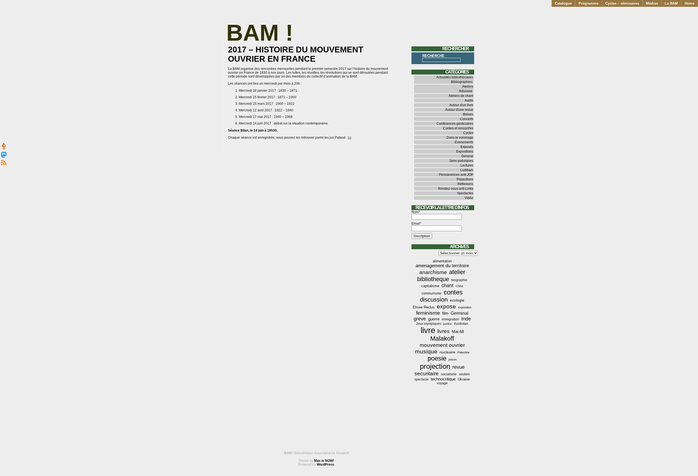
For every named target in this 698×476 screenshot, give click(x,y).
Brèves (468, 114)
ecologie (457, 300)
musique (426, 351)
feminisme (428, 313)
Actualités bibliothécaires (454, 77)
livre (428, 330)
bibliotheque (433, 279)
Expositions (464, 151)
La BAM (671, 3)
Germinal (459, 313)
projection (435, 366)
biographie (459, 280)
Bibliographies (462, 82)
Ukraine (464, 379)
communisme (431, 293)
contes (453, 292)
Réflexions (465, 184)
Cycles (468, 133)
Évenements (464, 142)
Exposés (467, 147)
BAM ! (259, 33)
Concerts (466, 119)
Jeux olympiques (428, 324)
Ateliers (467, 86)
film (445, 313)
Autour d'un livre (461, 105)
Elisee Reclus (424, 307)
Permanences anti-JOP (456, 175)
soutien (464, 374)
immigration (450, 319)
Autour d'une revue (459, 110)
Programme (588, 3)
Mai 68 (458, 331)
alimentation (442, 261)
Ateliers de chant (461, 96)
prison (453, 359)
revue (458, 367)
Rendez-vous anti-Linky (455, 189)
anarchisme (433, 272)
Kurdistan (461, 324)
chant (447, 285)
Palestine (464, 352)
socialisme (449, 374)
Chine (459, 286)
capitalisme (430, 286)
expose (446, 306)
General (467, 156)
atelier (457, 272)
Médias (652, 3)
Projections (465, 179)
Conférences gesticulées (455, 124)
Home (689, 3)
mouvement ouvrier (442, 345)
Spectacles (465, 193)
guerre (434, 319)
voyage (442, 383)
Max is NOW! (324, 461)
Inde (466, 319)
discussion (434, 299)
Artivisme (466, 91)
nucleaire (447, 352)
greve (420, 319)
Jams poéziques (461, 161)
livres (443, 331)
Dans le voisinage (460, 137)
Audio (469, 100)
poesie (437, 358)
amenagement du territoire (442, 265)
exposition (464, 307)
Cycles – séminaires (622, 3)
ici (349, 137)
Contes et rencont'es (458, 128)
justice (447, 323)
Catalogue (563, 3)
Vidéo (469, 198)
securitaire (426, 373)
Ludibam (466, 170)
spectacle (421, 379)
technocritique (443, 379)
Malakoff (442, 338)
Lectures (467, 165)
